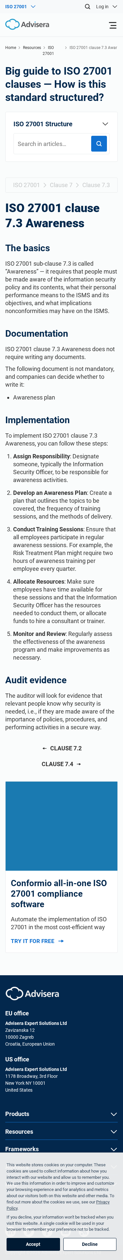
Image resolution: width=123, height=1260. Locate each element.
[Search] (88, 7)
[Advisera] (32, 993)
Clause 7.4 (57, 764)
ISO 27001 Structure (42, 124)
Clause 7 (61, 185)
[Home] (24, 24)
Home (10, 47)
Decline (90, 1244)
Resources (32, 47)
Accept (33, 1244)
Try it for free (32, 941)
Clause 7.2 (66, 748)
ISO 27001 (26, 185)
